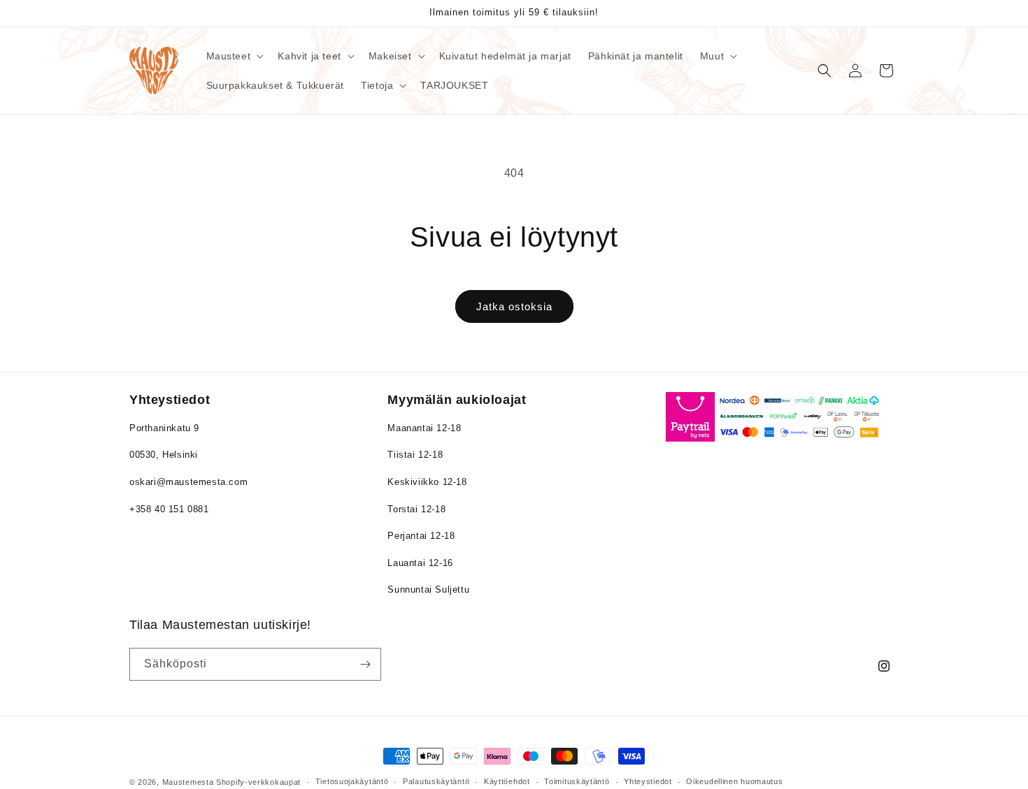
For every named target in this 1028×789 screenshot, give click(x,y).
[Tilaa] (365, 664)
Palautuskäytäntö (436, 781)
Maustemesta (188, 782)
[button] (234, 56)
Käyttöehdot (507, 781)
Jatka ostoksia (514, 306)
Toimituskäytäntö (576, 781)
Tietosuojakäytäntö (352, 781)
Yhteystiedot (647, 781)
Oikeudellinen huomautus (734, 781)
